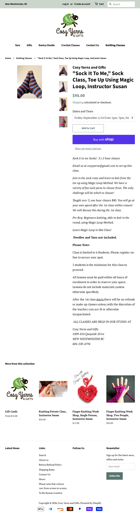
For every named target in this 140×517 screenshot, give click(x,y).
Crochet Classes (70, 45)
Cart (101, 4)
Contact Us (92, 45)
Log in (65, 4)
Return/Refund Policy (50, 464)
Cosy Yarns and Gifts (68, 503)
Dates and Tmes (83, 111)
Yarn (17, 45)
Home (8, 58)
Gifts (29, 45)
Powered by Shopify (90, 503)
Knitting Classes (115, 45)
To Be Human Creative (50, 493)
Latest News (12, 448)
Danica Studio (47, 45)
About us (43, 460)
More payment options (88, 148)
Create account (82, 4)
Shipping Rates (47, 469)
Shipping (78, 102)
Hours (42, 479)
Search (42, 455)
